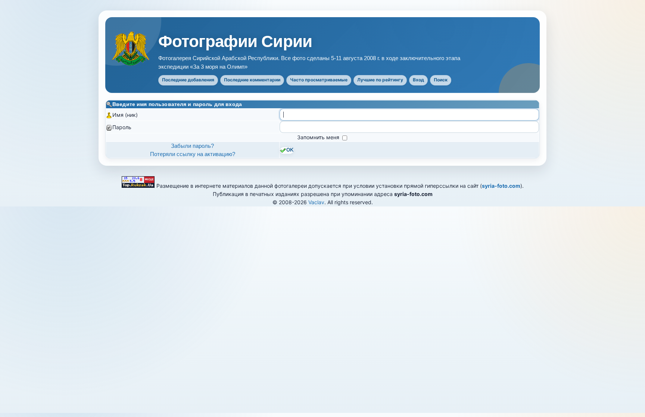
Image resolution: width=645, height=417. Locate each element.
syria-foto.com (501, 186)
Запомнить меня (319, 137)
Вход (418, 80)
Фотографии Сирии (235, 41)
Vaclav (316, 202)
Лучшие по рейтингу (380, 80)
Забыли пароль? (192, 146)
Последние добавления (188, 80)
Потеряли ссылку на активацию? (192, 154)
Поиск (441, 80)
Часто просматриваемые (319, 80)
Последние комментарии (252, 80)
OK (289, 150)
